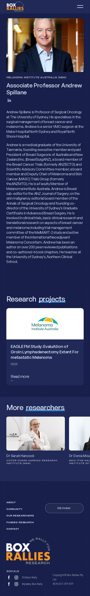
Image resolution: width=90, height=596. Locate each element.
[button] (78, 6)
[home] (21, 6)
